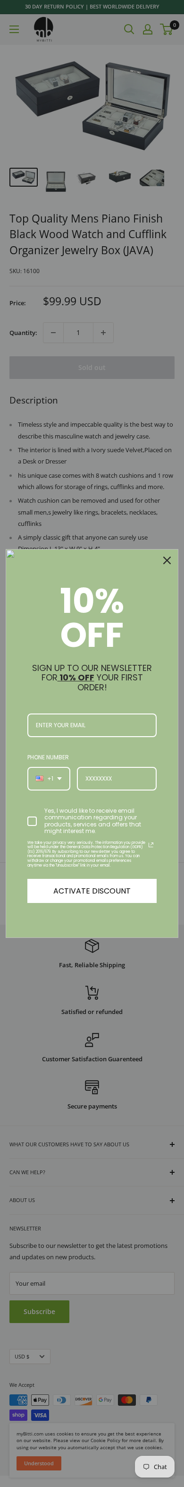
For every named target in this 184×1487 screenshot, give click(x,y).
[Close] (167, 560)
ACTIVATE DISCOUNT (92, 890)
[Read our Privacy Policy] (151, 845)
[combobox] (48, 779)
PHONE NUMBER (48, 757)
